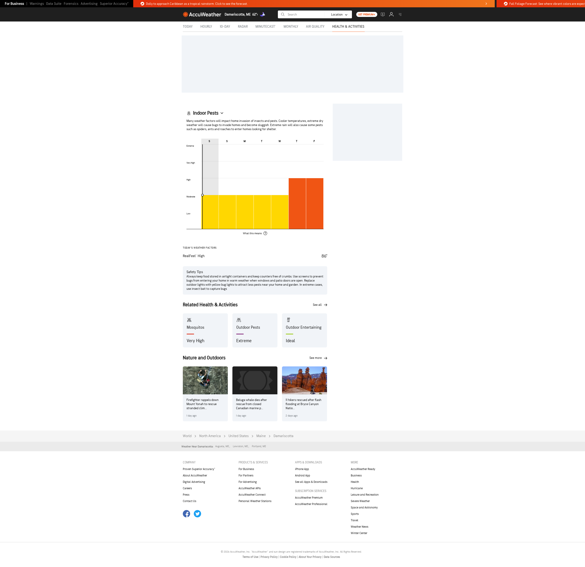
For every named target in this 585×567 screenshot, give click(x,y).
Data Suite (53, 4)
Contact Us (189, 501)
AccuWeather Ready (363, 469)
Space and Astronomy (364, 507)
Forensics (71, 4)
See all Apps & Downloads (311, 482)
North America (210, 436)
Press (186, 495)
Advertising (89, 4)
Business (356, 475)
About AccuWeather (195, 475)
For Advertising (248, 482)
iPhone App (302, 469)
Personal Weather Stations (255, 501)
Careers (187, 488)
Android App (302, 475)
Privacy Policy (269, 557)
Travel (354, 520)
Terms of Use (250, 557)
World (187, 436)
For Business (14, 4)
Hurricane (357, 488)
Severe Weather (360, 501)
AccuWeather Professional (311, 504)
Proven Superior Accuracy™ (199, 469)
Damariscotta (283, 436)
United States (239, 436)
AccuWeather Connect (252, 495)
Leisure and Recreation (365, 495)
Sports (355, 514)
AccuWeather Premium (309, 498)
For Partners (246, 475)
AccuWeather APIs (250, 488)
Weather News (359, 527)
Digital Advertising (194, 482)
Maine (261, 436)
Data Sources (332, 557)
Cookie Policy (288, 557)
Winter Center (359, 533)
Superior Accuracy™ (114, 4)
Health (355, 482)
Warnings (37, 4)
